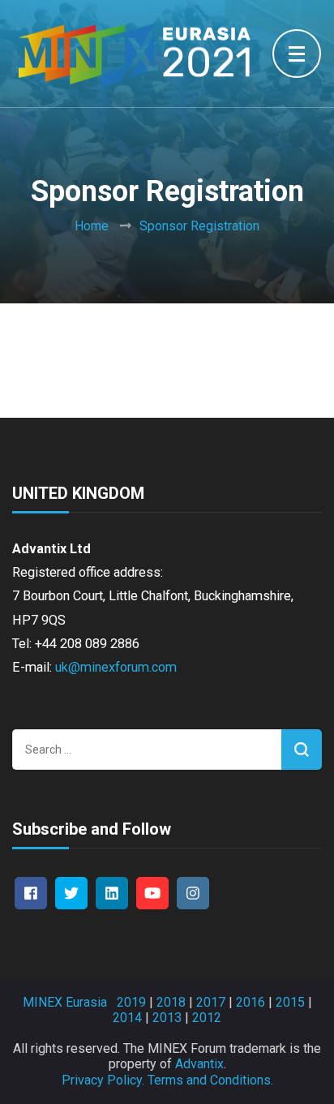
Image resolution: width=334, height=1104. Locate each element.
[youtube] (152, 893)
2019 (131, 1002)
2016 (250, 1002)
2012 (206, 1017)
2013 (167, 1017)
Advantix (199, 1064)
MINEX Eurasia (65, 1002)
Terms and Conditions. (210, 1080)
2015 (290, 1002)
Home (92, 226)
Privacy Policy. (103, 1080)
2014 (127, 1017)
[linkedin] (112, 893)
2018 (171, 1002)
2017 (210, 1002)
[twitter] (71, 893)
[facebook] (31, 893)
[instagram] (193, 893)
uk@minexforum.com (116, 667)
